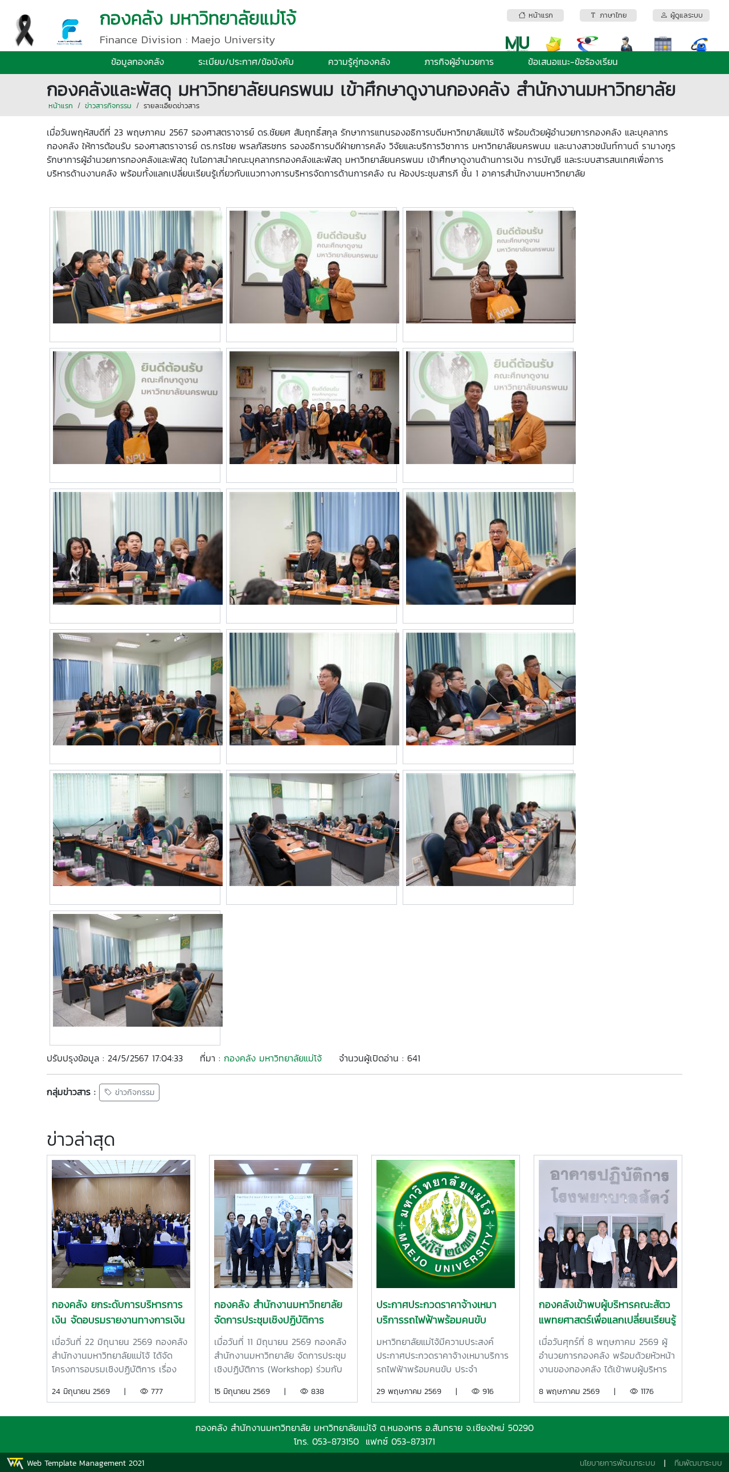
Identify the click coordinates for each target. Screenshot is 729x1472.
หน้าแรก (60, 105)
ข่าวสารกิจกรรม (108, 105)
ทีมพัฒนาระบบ (698, 1463)
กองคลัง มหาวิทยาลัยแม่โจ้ (273, 1058)
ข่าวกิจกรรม (133, 1092)
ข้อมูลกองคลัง (137, 61)
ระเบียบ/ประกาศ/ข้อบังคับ (246, 61)
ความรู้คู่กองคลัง (359, 61)
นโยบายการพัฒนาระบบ (618, 1463)
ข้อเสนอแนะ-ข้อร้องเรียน (573, 61)
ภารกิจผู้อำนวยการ (459, 61)
